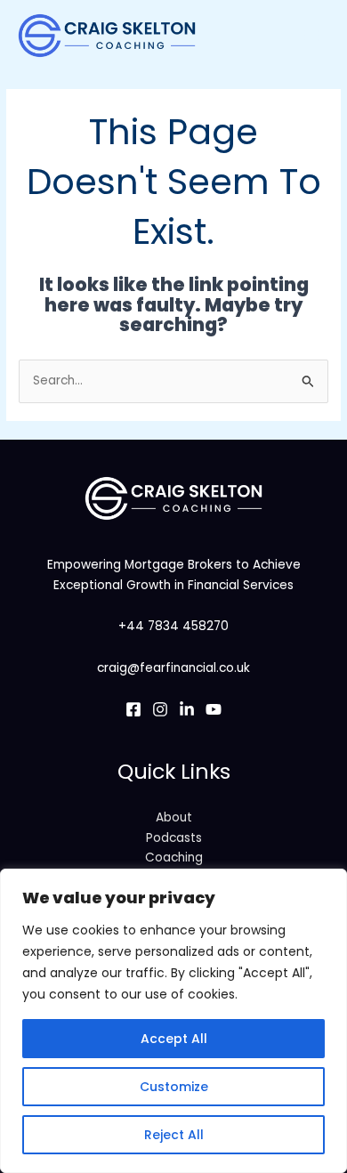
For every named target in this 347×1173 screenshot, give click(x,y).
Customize (174, 1087)
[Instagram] (160, 709)
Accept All (174, 1039)
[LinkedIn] (187, 709)
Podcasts (174, 837)
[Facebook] (133, 709)
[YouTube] (214, 709)
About (174, 817)
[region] (173, 1021)
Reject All (174, 1135)
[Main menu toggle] (312, 35)
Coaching (174, 857)
